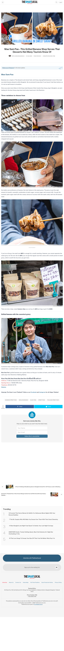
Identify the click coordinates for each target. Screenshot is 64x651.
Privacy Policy (58, 582)
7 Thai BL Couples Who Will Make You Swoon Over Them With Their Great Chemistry (33, 519)
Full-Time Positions (35, 582)
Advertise (4, 582)
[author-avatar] (10, 57)
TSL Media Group (38, 604)
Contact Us (18, 582)
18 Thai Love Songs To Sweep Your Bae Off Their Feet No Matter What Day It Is (32, 538)
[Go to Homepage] (29, 2)
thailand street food (53, 400)
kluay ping (33, 400)
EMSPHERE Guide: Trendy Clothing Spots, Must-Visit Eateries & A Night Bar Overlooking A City (31, 533)
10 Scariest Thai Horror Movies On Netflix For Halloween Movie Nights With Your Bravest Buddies (32, 514)
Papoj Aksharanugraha (18, 56)
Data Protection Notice (47, 582)
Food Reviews (37, 56)
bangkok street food (11, 400)
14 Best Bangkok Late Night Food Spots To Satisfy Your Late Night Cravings (31, 525)
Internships (25, 582)
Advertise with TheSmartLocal (32, 558)
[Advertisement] (32, 464)
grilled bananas (23, 400)
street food (41, 400)
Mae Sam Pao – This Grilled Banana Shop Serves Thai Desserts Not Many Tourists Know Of (32, 50)
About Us (11, 582)
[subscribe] (56, 567)
